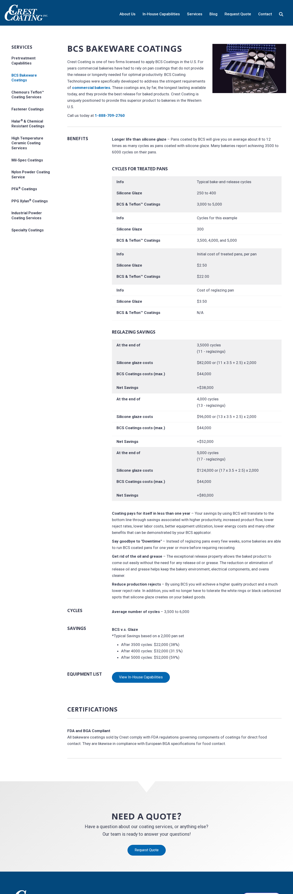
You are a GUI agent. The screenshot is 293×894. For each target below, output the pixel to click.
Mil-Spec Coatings (27, 160)
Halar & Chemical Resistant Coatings (27, 123)
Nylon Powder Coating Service (30, 174)
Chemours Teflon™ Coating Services (27, 94)
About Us (127, 14)
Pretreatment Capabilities (23, 60)
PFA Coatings (24, 189)
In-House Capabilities (161, 14)
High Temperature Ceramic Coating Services (27, 143)
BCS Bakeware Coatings (24, 78)
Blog (213, 14)
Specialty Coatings (27, 230)
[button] (282, 12)
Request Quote (238, 14)
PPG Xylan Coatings (29, 201)
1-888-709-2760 (110, 115)
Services (194, 14)
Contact (265, 14)
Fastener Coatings (27, 109)
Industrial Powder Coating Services (26, 215)
